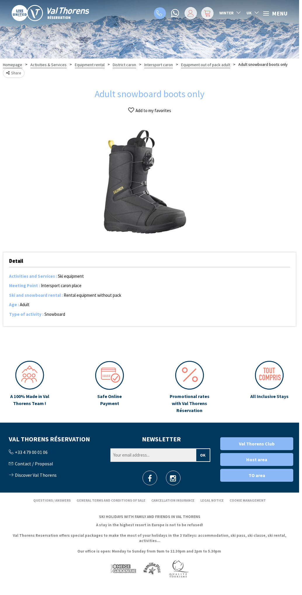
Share (16, 73)
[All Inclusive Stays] (269, 387)
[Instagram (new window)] (173, 480)
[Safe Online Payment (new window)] (109, 387)
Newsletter (161, 439)
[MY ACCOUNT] (191, 13)
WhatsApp (175, 13)
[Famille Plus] (152, 568)
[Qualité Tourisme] (178, 568)
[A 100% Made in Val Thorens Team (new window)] (30, 387)
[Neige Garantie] (123, 568)
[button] (207, 13)
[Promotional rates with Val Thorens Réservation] (190, 387)
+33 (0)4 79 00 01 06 (160, 13)
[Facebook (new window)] (150, 480)
